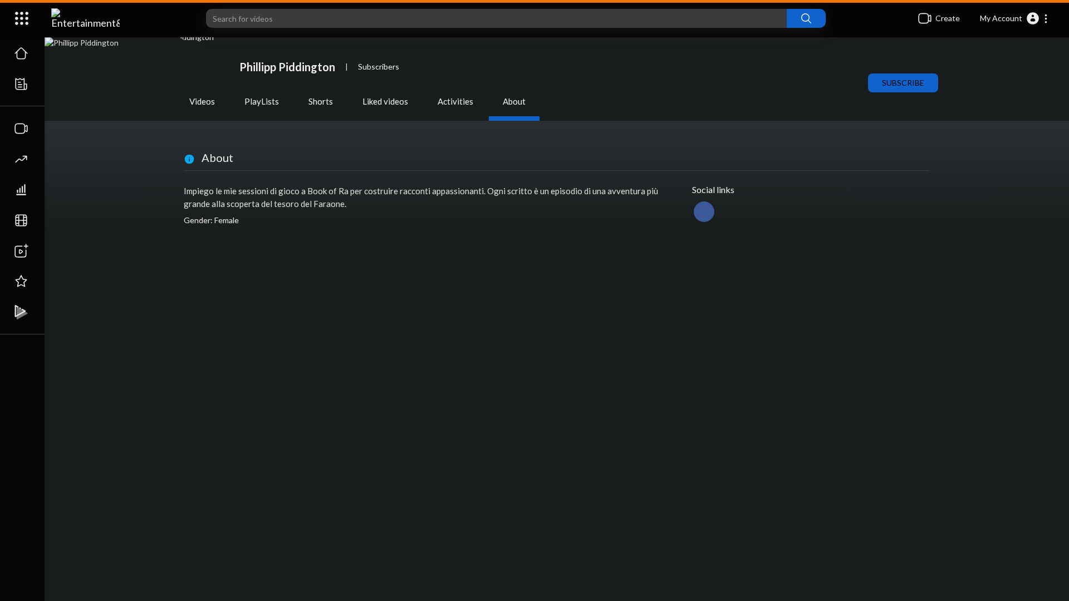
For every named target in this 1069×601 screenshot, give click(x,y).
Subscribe (903, 82)
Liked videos (385, 101)
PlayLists (261, 101)
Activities (455, 101)
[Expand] (22, 18)
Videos (202, 101)
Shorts (320, 101)
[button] (1014, 18)
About (514, 101)
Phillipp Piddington (287, 66)
